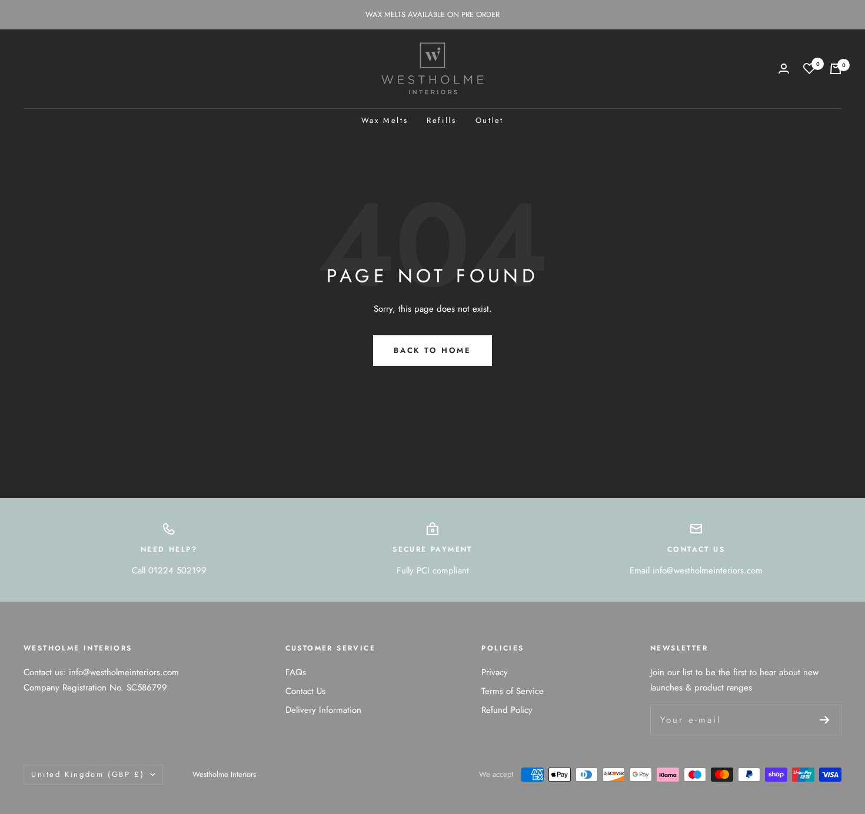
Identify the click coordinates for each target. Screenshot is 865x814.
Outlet (489, 120)
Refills (441, 120)
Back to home (432, 350)
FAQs (295, 672)
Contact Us (305, 691)
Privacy (494, 672)
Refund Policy (507, 709)
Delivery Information (323, 709)
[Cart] (835, 69)
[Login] (783, 69)
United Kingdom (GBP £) (87, 774)
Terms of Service (512, 691)
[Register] (825, 720)
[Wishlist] (809, 68)
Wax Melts (384, 120)
